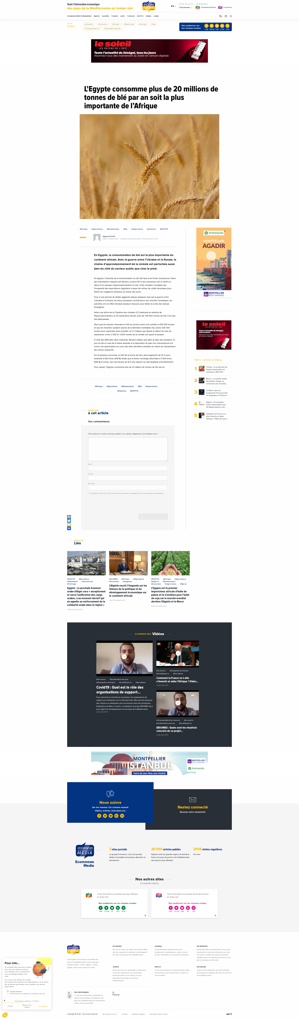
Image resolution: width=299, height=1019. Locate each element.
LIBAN (156, 16)
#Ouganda (127, 581)
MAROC (97, 16)
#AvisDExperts (125, 682)
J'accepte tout (26, 1007)
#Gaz (153, 24)
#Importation (137, 229)
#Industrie (151, 229)
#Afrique (84, 229)
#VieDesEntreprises (112, 29)
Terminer (43, 1007)
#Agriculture (97, 229)
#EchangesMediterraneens (168, 720)
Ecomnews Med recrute (158, 1014)
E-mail (90, 474)
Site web (91, 484)
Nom (90, 464)
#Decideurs (84, 579)
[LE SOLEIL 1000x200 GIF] (149, 51)
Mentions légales (138, 1014)
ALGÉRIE (105, 16)
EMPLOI (158, 967)
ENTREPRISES (202, 946)
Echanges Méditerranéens (79, 16)
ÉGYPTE (140, 16)
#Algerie (155, 581)
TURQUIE (131, 16)
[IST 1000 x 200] (149, 763)
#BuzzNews (141, 682)
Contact (125, 1014)
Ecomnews (184, 7)
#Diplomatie (72, 581)
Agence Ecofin (109, 236)
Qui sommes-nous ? (109, 1014)
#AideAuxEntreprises (119, 679)
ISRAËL (148, 16)
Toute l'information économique (100, 6)
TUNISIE (114, 16)
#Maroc (183, 584)
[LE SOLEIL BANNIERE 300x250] (213, 335)
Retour (10, 1007)
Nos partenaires (81, 992)
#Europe (115, 24)
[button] (5, 1015)
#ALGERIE (113, 579)
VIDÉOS (116, 967)
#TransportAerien (92, 29)
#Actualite (89, 24)
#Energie (143, 24)
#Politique (71, 584)
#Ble (125, 229)
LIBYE (122, 16)
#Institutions (87, 581)
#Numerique (129, 24)
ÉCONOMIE (117, 946)
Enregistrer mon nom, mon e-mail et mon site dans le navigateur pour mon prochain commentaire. (127, 493)
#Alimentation (113, 229)
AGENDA (158, 946)
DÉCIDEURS (201, 967)
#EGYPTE (164, 229)
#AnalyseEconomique (105, 682)
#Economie (102, 24)
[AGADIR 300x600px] (213, 263)
